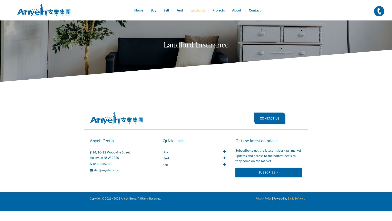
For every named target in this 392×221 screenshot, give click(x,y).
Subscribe (266, 172)
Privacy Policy (263, 198)
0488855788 (102, 164)
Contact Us (270, 118)
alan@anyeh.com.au (107, 170)
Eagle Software (296, 198)
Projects (219, 10)
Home (138, 10)
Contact (255, 10)
